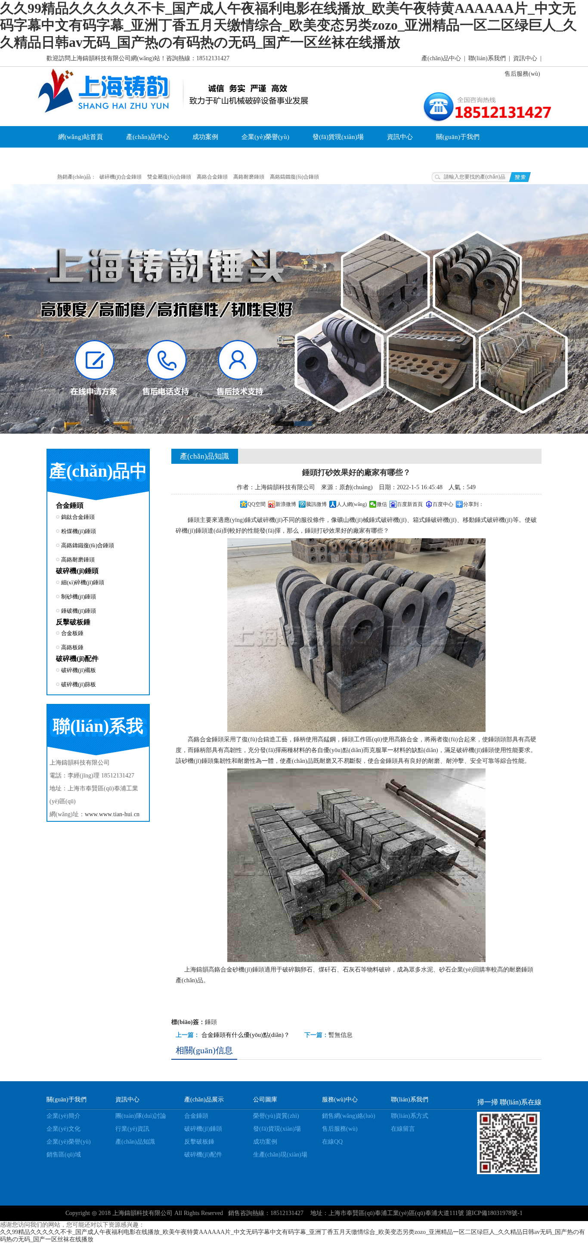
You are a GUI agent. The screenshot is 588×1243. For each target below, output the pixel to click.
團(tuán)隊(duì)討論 (140, 1116)
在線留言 (403, 1129)
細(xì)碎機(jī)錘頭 (82, 582)
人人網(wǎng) (352, 504)
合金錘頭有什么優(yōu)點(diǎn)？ (245, 1035)
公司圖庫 (265, 1099)
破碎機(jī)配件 (77, 658)
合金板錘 (72, 633)
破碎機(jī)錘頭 (77, 570)
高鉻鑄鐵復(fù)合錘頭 (294, 177)
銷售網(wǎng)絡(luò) (348, 1116)
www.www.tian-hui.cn (112, 814)
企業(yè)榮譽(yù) (265, 136)
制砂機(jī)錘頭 (78, 596)
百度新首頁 (410, 504)
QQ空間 (257, 504)
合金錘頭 (70, 505)
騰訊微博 (316, 504)
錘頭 (194, 520)
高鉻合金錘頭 (212, 177)
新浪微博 (285, 504)
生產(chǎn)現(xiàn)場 (280, 1154)
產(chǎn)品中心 (441, 58)
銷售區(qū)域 (63, 1154)
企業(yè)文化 (138, 158)
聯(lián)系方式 (409, 1116)
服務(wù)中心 (340, 1099)
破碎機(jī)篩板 (78, 684)
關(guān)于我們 (458, 136)
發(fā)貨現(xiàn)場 (338, 136)
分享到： (473, 504)
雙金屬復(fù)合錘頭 (169, 177)
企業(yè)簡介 (63, 1116)
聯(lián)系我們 (487, 58)
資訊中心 (525, 58)
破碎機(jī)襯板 (78, 670)
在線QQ (332, 1141)
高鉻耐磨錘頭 (248, 177)
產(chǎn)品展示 (204, 1099)
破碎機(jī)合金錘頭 (120, 177)
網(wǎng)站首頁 (80, 136)
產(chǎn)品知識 (135, 1141)
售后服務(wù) (522, 74)
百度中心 (443, 504)
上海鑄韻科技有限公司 (142, 1213)
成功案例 (205, 136)
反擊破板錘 (73, 622)
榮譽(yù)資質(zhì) (276, 1116)
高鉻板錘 (72, 647)
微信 (382, 504)
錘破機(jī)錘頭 (78, 611)
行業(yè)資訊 (132, 1129)
